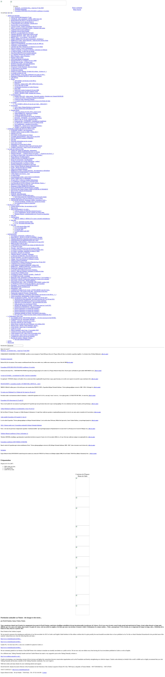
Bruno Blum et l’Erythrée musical (20, 156)
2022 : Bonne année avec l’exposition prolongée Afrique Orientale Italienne (21, 425)
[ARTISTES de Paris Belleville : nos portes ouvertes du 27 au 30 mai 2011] (82, 496)
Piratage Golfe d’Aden (17, 57)
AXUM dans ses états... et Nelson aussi (21, 62)
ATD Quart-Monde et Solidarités (20, 59)
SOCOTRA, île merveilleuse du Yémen (22, 135)
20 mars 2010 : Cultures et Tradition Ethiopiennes (24, 180)
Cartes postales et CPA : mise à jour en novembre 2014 (26, 333)
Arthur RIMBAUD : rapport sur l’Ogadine (26, 113)
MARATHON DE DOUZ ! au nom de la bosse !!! (25, 20)
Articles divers (15, 217)
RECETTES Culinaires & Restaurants (21, 190)
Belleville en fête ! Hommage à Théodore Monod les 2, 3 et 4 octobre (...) (31, 277)
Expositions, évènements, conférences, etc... (23, 235)
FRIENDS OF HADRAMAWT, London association (25, 172)
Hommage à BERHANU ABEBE (20, 65)
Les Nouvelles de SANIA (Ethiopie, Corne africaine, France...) (28, 183)
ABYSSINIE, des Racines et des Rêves (25, 81)
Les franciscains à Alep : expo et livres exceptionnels (25, 177)
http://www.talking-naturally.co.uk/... (11, 656)
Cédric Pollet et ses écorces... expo (20, 173)
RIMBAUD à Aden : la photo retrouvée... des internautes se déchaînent (30, 170)
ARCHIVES (14, 77)
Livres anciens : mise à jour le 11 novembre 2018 (24, 335)
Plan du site (11, 342)
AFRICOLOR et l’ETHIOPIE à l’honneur (22, 158)
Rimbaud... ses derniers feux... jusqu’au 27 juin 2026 (29, 8)
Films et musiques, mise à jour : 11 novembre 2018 (24, 330)
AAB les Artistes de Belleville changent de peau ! (27, 211)
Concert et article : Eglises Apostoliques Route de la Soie (26, 26)
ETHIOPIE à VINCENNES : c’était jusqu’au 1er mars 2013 (27, 242)
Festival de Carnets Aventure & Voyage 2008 (26, 90)
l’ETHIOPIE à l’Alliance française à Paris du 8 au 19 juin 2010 (28, 262)
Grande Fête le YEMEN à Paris (19, 273)
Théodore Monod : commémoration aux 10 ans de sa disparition (31, 214)
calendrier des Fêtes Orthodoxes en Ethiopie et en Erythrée (27, 46)
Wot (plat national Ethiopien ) (22, 339)
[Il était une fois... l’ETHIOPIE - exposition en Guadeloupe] (82, 556)
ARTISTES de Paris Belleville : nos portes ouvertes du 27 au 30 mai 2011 (34, 299)
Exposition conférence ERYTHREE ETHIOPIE (14, 442)
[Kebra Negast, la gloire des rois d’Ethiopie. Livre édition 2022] (82, 525)
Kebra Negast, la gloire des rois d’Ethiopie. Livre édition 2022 (28, 324)
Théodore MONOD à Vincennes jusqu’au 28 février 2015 (27, 239)
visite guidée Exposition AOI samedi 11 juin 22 (13, 417)
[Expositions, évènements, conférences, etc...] (82, 566)
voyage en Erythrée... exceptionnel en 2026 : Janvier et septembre (18, 375)
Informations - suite (16, 288)
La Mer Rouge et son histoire (19, 68)
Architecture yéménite (17, 70)
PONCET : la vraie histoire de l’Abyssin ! (22, 32)
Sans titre (13, 139)
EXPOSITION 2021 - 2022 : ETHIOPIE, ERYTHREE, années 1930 (30, 282)
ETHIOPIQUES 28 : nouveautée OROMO (23, 319)
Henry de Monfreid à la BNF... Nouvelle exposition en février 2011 (29, 297)
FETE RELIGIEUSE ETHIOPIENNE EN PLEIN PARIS (30, 197)
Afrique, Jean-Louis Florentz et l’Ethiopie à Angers (25, 259)
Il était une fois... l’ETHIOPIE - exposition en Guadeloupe (30, 121)
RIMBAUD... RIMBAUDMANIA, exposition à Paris (26, 266)
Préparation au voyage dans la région (21, 144)
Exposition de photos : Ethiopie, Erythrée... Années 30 (25, 274)
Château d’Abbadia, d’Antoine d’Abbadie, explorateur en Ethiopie (29, 50)
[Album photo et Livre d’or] (82, 614)
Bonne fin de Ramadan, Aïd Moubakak (21, 160)
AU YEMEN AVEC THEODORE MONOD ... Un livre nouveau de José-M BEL (33, 318)
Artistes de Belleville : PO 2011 (23, 115)
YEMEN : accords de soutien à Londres (25, 127)
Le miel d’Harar (15, 175)
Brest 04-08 (17, 82)
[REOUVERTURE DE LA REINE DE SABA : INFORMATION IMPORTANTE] (82, 535)
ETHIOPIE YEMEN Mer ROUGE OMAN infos (21, 129)
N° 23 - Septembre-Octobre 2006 (23, 221)
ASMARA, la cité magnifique (19, 45)
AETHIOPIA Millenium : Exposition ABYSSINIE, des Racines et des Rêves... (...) (33, 294)
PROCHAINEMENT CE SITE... (20, 209)
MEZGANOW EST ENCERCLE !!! (24, 108)
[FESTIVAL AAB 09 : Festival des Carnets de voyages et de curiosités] (82, 506)
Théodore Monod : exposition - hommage (22, 254)
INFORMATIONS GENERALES (20, 287)
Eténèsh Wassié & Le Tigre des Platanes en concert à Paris (27, 198)
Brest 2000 (17, 88)
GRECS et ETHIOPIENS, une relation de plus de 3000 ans (27, 43)
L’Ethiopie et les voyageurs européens (21, 263)
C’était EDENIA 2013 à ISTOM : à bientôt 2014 (24, 23)
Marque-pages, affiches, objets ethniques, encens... (24, 325)
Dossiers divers (15, 110)
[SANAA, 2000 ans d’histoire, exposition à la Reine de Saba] (82, 594)
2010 (15, 232)
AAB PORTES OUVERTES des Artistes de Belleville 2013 (27, 245)
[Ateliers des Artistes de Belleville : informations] (82, 545)
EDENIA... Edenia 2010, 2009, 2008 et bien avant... (28, 84)
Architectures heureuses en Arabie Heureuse (26, 87)
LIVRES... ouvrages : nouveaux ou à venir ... (23, 321)
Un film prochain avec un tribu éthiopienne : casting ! (25, 161)
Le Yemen (13, 102)
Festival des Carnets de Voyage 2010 (21, 268)
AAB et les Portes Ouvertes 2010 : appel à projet (27, 111)
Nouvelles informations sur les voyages (21, 141)
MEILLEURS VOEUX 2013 (19, 243)
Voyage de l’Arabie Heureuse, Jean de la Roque (24, 67)
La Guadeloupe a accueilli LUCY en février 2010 (24, 181)
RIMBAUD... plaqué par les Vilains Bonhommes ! (28, 125)
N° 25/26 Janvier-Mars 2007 (22, 226)
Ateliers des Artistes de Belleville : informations (24, 150)
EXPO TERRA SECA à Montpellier (21, 178)
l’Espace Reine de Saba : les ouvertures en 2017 (24, 206)
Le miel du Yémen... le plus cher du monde (22, 51)
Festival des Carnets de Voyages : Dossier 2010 (24, 293)
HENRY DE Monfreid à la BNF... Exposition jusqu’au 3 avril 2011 (32, 305)
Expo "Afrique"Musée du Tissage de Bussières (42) (25, 166)
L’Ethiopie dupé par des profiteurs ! (20, 29)
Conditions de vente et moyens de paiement (23, 336)
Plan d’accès (14, 208)
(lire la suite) (105, 354)
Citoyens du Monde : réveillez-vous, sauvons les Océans (29, 201)
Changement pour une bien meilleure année (26, 91)
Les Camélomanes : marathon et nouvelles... (26, 124)
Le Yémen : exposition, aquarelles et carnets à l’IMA (25, 251)
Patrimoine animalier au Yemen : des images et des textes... (30, 313)
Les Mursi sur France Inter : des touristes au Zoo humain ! (26, 155)
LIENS (10, 341)
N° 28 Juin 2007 (18, 229)
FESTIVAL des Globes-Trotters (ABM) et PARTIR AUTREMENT (29, 189)
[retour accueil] (1, 1)
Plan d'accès (77, 10)
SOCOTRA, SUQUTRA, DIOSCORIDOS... (23, 280)
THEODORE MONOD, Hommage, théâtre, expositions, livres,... (29, 200)
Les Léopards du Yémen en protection (24, 203)
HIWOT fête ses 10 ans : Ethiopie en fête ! (26, 119)
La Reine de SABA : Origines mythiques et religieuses (29, 98)
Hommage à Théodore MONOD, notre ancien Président (26, 76)
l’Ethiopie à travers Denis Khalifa (20, 31)
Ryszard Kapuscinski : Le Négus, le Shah (22, 163)
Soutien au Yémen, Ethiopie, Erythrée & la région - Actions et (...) (29, 71)
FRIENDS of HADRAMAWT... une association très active (30, 302)
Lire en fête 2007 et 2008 (21, 85)
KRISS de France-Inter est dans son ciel (22, 184)
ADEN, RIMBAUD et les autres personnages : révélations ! (27, 39)
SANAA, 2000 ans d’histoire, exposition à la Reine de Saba (27, 271)
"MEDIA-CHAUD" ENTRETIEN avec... (22, 195)
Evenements (14, 105)
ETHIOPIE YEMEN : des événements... (22, 130)
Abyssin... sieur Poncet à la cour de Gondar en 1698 (25, 248)
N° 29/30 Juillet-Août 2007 (21, 231)
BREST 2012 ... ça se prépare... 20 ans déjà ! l (23, 37)
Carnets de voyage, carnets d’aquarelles (21, 331)
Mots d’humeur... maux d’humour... (20, 56)
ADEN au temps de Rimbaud (19, 260)
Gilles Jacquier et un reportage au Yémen (25, 304)
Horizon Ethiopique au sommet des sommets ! (26, 308)
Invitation (3, 450)
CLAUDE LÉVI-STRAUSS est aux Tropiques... (27, 116)
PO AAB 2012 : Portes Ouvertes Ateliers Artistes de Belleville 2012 (32, 314)
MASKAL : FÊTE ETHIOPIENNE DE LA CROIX (25, 152)
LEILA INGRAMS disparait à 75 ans (21, 17)
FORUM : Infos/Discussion (18, 194)
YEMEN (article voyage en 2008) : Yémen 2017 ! (24, 132)
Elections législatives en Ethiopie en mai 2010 (23, 164)
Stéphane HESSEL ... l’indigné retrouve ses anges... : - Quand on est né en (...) (32, 153)
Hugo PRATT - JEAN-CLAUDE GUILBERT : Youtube (26, 237)
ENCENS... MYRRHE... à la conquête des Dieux (28, 118)
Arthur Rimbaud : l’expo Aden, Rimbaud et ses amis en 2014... (28, 74)
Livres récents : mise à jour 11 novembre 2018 (23, 327)
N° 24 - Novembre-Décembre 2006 (24, 223)
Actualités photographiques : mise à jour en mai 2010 (25, 136)
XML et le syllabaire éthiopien (19, 169)
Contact (44, 672)
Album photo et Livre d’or (18, 42)
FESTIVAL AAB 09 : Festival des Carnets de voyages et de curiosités (30, 279)
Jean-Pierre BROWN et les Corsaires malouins (23, 53)
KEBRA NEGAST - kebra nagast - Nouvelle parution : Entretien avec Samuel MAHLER (38, 96)
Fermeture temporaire (21, 9)
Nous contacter (77, 8)
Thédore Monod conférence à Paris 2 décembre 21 (14, 433)
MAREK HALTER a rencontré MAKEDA (23, 63)
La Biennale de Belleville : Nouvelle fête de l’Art (24, 256)
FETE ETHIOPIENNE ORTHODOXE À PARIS (25, 187)
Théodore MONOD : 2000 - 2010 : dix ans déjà (24, 36)
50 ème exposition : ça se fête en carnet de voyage (24, 257)
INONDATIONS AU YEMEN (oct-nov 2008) (24, 60)
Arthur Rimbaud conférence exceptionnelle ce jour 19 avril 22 (17, 408)
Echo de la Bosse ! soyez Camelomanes (22, 48)
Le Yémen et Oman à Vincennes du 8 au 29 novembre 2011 (27, 249)
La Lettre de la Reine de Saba (16, 149)
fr (6, 13)
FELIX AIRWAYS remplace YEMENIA (22, 138)
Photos (13, 79)
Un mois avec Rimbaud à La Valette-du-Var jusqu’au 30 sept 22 (18, 392)
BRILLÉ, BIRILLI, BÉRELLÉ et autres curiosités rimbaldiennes (32, 218)
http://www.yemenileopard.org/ (20, 669)
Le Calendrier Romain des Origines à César (23, 54)
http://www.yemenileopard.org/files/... (11, 639)
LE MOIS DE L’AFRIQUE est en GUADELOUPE (28, 122)
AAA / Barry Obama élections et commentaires (27, 107)
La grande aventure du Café (18, 73)
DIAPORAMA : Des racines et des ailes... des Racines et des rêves (29, 291)
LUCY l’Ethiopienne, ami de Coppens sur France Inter (29, 212)
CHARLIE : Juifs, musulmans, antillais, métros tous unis (26, 19)
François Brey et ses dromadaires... (20, 25)
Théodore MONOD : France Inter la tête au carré (24, 34)
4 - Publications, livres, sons (15, 316)
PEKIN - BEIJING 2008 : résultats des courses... (27, 93)
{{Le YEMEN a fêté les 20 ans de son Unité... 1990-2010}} (30, 104)
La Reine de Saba (16, 94)
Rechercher (4, 345)
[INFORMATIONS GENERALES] (82, 604)
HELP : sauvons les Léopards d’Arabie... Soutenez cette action (28, 28)
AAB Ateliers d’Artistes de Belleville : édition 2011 (25, 265)
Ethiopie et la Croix (16, 133)
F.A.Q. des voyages (16, 142)
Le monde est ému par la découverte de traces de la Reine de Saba (32, 101)
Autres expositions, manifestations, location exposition (25, 296)
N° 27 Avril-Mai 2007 (20, 228)
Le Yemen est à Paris (16, 246)
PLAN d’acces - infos (13, 204)
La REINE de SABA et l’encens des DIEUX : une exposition (28, 283)
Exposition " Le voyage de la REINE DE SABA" (24, 285)
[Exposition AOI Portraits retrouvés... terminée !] (82, 575)
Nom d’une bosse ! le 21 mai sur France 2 (22, 22)
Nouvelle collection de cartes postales (21, 322)
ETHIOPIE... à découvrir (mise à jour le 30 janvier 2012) (26, 146)
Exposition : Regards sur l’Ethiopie (20, 252)
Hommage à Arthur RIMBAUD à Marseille (23, 186)
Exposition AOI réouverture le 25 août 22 (12, 400)
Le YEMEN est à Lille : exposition (20, 276)
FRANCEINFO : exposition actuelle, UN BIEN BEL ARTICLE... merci (20, 384)
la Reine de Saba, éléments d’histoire (24, 99)
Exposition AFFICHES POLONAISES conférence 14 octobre (32, 11)
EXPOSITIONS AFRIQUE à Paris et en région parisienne (30, 300)
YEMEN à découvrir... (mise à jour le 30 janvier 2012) (26, 147)
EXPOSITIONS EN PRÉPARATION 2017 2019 (24, 240)
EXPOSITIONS (12, 234)
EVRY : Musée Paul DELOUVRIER (21, 167)
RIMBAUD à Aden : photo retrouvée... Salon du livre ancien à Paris (29, 40)
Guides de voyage (16, 328)
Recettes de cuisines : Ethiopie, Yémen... (22, 338)
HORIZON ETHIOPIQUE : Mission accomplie (27, 307)
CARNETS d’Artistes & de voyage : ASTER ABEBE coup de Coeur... (30, 290)
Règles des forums (16, 192)
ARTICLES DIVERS (14, 15)
